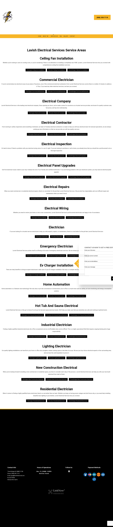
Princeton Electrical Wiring (56, 217)
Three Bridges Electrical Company (76, 113)
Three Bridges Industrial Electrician (77, 336)
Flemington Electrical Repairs (38, 198)
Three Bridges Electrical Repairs (75, 198)
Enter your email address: (81, 261)
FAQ (61, 36)
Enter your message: (79, 267)
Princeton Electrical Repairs (56, 198)
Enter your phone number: (81, 255)
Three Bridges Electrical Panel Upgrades (79, 177)
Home (39, 36)
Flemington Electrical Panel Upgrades (34, 177)
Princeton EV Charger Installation (56, 274)
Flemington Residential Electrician (36, 400)
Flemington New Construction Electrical (33, 379)
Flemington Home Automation (37, 296)
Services (53, 36)
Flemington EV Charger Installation (35, 274)
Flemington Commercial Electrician (35, 91)
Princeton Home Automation (56, 296)
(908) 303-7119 (102, 17)
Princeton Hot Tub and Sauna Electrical (56, 315)
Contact (72, 36)
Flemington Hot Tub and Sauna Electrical (32, 315)
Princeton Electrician (56, 236)
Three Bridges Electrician (72, 236)
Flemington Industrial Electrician (37, 336)
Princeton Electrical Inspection (56, 155)
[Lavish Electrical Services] (7, 17)
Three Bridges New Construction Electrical (81, 379)
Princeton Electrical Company (56, 113)
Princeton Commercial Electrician (56, 91)
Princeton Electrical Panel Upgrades (56, 177)
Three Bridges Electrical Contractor (77, 134)
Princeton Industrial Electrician (56, 336)
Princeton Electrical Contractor (57, 134)
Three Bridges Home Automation (76, 296)
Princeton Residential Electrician (56, 400)
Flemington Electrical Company (37, 113)
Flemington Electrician (42, 236)
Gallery (65, 36)
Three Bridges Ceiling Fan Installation (78, 70)
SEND (104, 278)
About (45, 36)
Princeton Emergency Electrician (56, 255)
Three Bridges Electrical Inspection (77, 155)
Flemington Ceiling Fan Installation (36, 70)
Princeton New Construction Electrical (56, 379)
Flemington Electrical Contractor (36, 134)
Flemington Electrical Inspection (37, 155)
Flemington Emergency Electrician (36, 255)
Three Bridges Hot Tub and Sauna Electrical (81, 315)
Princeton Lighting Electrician (56, 358)
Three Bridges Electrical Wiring (75, 217)
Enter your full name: (79, 250)
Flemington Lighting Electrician (37, 358)
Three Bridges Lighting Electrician (76, 358)
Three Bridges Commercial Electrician (78, 91)
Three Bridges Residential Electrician (77, 400)
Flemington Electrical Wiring (39, 217)
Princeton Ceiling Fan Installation (56, 70)
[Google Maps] (69, 471)
